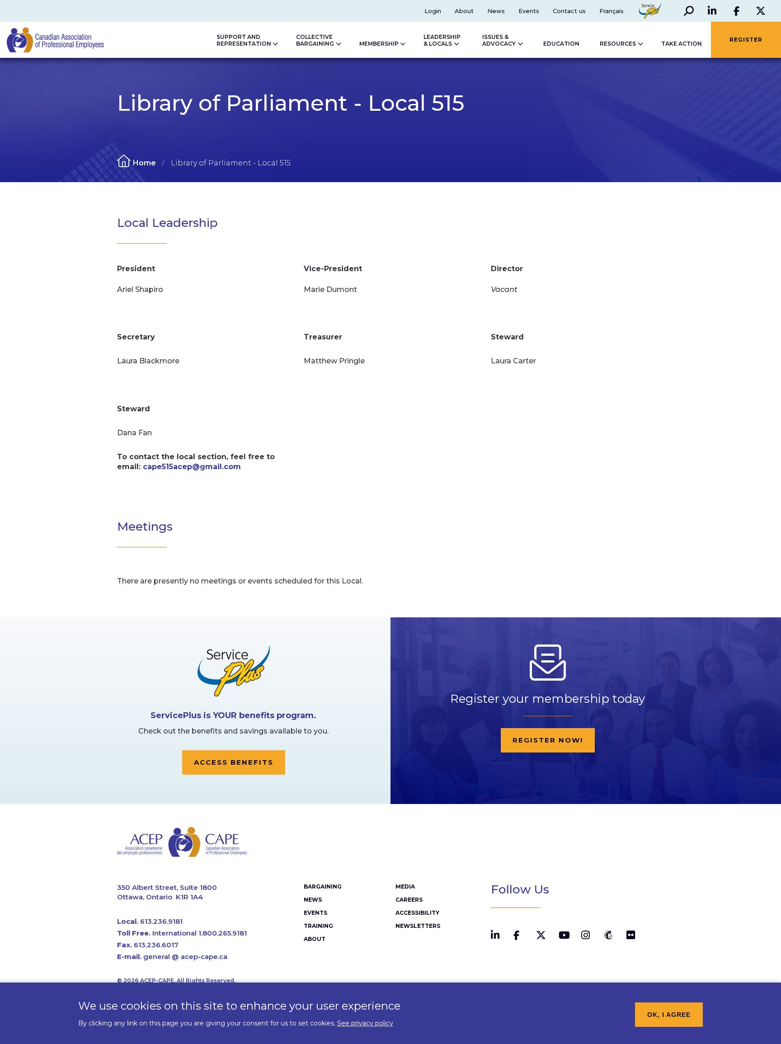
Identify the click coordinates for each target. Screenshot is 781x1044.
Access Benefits (233, 762)
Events (528, 10)
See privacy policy (365, 1023)
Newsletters (417, 925)
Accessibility (417, 912)
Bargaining (323, 886)
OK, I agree (669, 1014)
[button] (689, 11)
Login (432, 10)
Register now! (548, 740)
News (496, 10)
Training (318, 925)
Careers (409, 899)
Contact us (569, 10)
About (464, 10)
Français (611, 10)
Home (144, 163)
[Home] (46, 39)
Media (405, 886)
